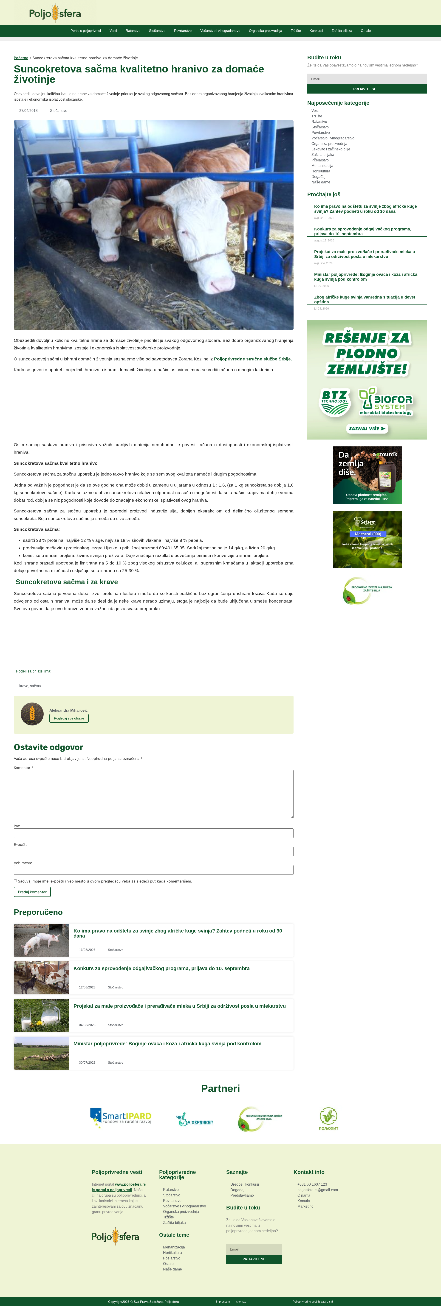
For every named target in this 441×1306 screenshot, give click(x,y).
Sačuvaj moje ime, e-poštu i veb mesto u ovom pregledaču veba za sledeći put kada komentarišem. (105, 881)
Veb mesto (23, 863)
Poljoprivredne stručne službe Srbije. (253, 359)
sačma (35, 686)
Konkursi (316, 31)
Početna (21, 57)
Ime (17, 826)
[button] (56, 671)
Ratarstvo (133, 31)
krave (23, 686)
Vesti (113, 31)
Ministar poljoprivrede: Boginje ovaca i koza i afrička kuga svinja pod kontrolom (168, 1043)
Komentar (23, 767)
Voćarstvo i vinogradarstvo (220, 31)
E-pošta (21, 844)
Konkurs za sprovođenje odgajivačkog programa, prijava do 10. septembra (162, 968)
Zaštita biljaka (342, 31)
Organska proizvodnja (265, 31)
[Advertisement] (153, 409)
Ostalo (366, 31)
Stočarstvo (157, 31)
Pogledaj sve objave (69, 718)
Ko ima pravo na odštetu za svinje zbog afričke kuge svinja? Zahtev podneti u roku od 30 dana (178, 933)
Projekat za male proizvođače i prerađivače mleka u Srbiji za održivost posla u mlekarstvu (180, 1006)
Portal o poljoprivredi (86, 31)
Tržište (296, 31)
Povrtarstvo (183, 31)
